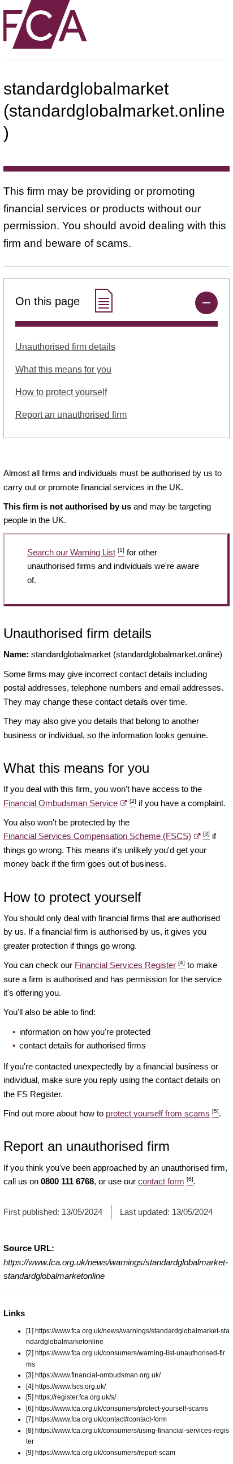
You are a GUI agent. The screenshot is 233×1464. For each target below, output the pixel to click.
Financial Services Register (130, 965)
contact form (165, 1181)
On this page (49, 301)
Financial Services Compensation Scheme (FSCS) (106, 836)
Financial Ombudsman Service (69, 803)
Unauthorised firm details (65, 347)
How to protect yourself (61, 392)
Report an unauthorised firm (71, 414)
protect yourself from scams (162, 1113)
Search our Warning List (75, 552)
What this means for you (63, 369)
